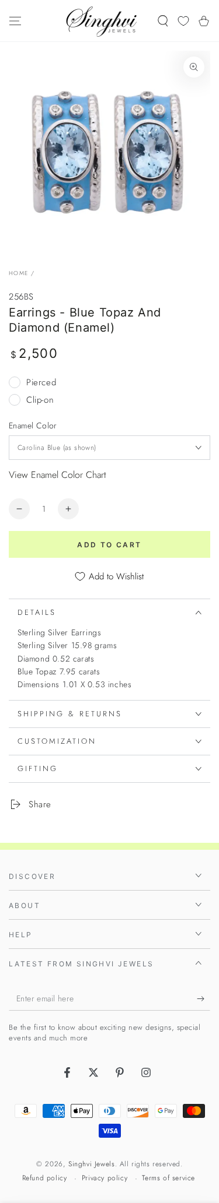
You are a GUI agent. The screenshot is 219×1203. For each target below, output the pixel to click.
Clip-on (40, 400)
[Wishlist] (183, 21)
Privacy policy (104, 1178)
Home (18, 273)
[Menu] (15, 21)
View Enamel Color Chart (57, 474)
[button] (163, 21)
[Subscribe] (203, 999)
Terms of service (168, 1178)
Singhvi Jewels (91, 1164)
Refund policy (44, 1178)
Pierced (41, 382)
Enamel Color (33, 425)
